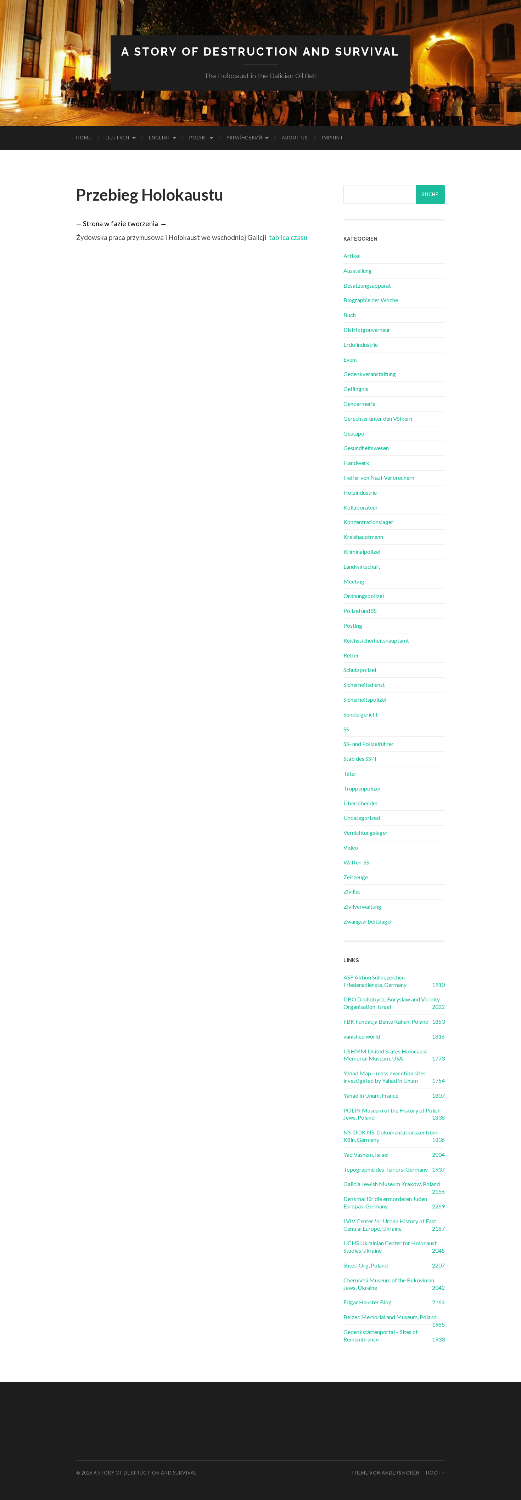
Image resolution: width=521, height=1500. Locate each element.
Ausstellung (357, 270)
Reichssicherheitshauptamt (376, 640)
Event (350, 359)
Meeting (353, 581)
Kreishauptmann (363, 536)
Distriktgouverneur (366, 329)
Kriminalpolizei (361, 551)
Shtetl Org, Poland (365, 1265)
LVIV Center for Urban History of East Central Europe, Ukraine (389, 1225)
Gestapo (353, 433)
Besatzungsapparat (367, 285)
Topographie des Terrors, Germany (385, 1169)
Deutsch (117, 137)
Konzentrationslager (368, 521)
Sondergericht (360, 714)
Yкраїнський (244, 137)
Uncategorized (361, 817)
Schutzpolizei (359, 669)
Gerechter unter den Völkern (377, 418)
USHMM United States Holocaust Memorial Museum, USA (385, 1055)
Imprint (332, 137)
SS (346, 729)
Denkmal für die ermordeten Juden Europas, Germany (385, 1202)
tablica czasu (288, 237)
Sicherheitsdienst (364, 684)
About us (295, 137)
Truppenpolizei (361, 788)
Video (350, 847)
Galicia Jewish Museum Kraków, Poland (391, 1183)
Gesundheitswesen (366, 447)
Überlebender (360, 803)
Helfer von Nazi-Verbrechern (378, 477)
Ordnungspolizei (363, 595)
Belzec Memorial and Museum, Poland (390, 1317)
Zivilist (351, 891)
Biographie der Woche (370, 300)
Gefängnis (355, 388)
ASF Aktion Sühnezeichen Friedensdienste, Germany (375, 981)
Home (83, 137)
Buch (349, 314)
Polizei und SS (360, 610)
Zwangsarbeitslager (367, 921)
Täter (350, 773)
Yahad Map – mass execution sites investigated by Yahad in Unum (384, 1077)
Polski (198, 137)
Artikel (351, 255)
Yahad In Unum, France (370, 1095)
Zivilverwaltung (362, 906)
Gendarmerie (359, 403)
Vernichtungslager (365, 832)
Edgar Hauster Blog (367, 1302)
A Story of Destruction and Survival (260, 51)
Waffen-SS (356, 862)
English (159, 137)
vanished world (361, 1036)
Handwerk (356, 462)
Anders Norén (401, 1473)
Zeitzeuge (355, 877)
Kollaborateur (360, 507)
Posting (352, 625)
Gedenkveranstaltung (369, 373)
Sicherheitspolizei (364, 699)
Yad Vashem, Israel (365, 1154)
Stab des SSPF (360, 758)
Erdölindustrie (360, 344)
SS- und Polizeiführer (368, 743)
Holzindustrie (360, 492)
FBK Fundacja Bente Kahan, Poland (385, 1021)
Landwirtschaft (361, 566)
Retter (351, 655)
